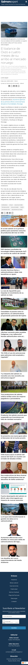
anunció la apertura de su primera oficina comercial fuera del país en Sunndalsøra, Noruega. (13, 102)
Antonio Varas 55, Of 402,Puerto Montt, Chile (14, 660)
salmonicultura (17, 209)
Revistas (11, 4)
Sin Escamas (16, 4)
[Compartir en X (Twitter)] (11, 86)
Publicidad (14, 589)
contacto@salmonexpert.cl (14, 652)
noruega (4, 205)
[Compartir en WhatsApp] (19, 86)
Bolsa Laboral (5, 4)
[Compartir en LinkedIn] (14, 86)
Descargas (14, 598)
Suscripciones (14, 585)
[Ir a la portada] (12, 2)
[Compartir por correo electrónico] (16, 86)
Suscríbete (14, 628)
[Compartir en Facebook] (9, 86)
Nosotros (22, 4)
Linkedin (14, 601)
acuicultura (19, 205)
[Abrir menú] (26, 2)
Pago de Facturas (14, 595)
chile (11, 205)
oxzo (22, 207)
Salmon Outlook (14, 592)
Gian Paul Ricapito (14, 646)
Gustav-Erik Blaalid (14, 639)
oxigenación (6, 209)
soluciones (15, 207)
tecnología (5, 207)
